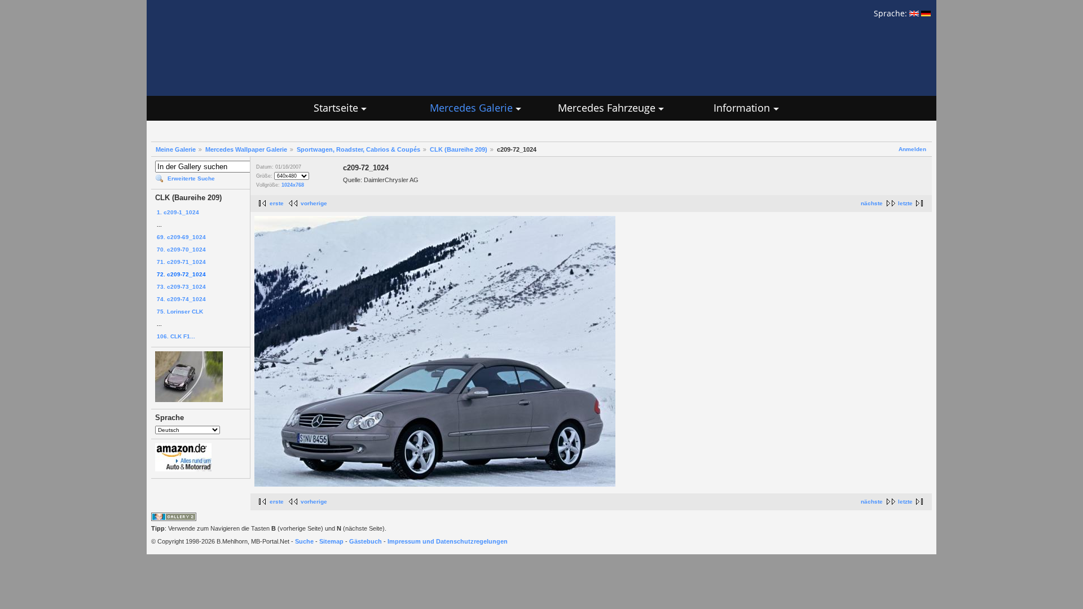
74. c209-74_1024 (181, 299)
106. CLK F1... (176, 336)
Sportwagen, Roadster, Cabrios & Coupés (358, 149)
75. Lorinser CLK (180, 311)
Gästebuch (365, 541)
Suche (304, 541)
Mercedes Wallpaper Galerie (246, 149)
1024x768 (292, 185)
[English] (914, 13)
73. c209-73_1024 (181, 287)
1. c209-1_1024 (178, 212)
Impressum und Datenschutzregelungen (448, 541)
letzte (905, 203)
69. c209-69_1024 (181, 237)
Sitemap (331, 541)
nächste (872, 203)
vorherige (314, 203)
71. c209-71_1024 (181, 262)
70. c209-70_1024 (181, 249)
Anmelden (912, 149)
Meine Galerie (176, 149)
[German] (926, 13)
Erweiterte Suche (191, 178)
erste (277, 203)
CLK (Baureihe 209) (458, 149)
